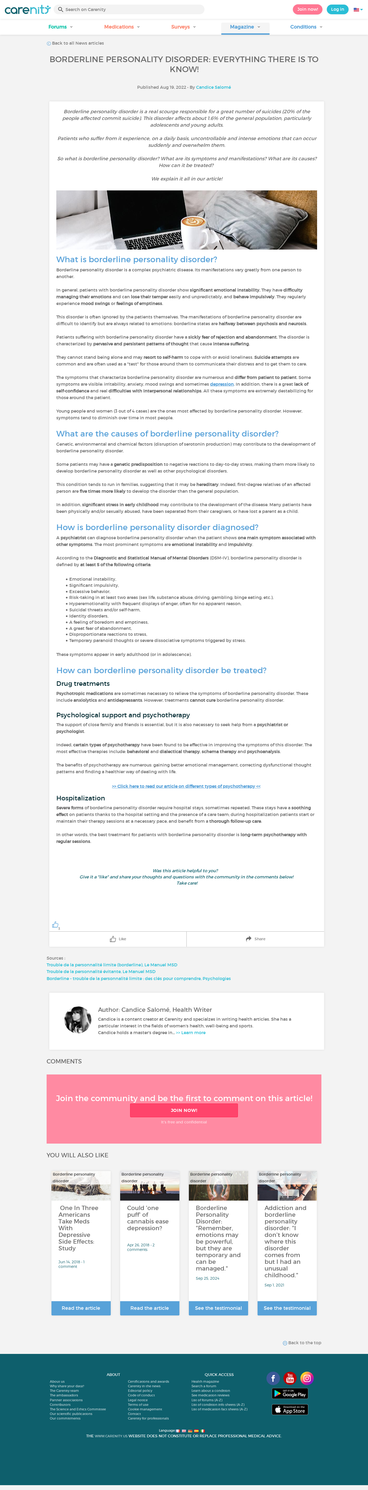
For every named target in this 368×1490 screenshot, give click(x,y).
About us (57, 1381)
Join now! (307, 9)
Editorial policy (140, 1391)
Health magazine (205, 1381)
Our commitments (65, 1418)
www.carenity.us (111, 1436)
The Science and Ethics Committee (78, 1409)
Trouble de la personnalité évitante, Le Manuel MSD (101, 971)
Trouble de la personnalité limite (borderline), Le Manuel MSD (112, 964)
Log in (337, 9)
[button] (61, 29)
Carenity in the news (144, 1386)
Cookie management (145, 1409)
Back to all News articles (77, 43)
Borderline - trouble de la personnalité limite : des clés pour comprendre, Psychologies (139, 978)
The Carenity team (64, 1391)
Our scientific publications (71, 1414)
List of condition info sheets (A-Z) (218, 1405)
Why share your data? (67, 1386)
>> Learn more (191, 1032)
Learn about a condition (211, 1391)
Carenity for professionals (148, 1418)
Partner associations (66, 1400)
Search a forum (204, 1386)
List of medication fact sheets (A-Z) (219, 1409)
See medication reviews (211, 1395)
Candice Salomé (213, 87)
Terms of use (138, 1405)
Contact (134, 1414)
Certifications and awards (148, 1381)
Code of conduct (141, 1395)
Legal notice (138, 1400)
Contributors (60, 1405)
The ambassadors (64, 1395)
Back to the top (304, 1342)
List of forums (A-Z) (207, 1400)
